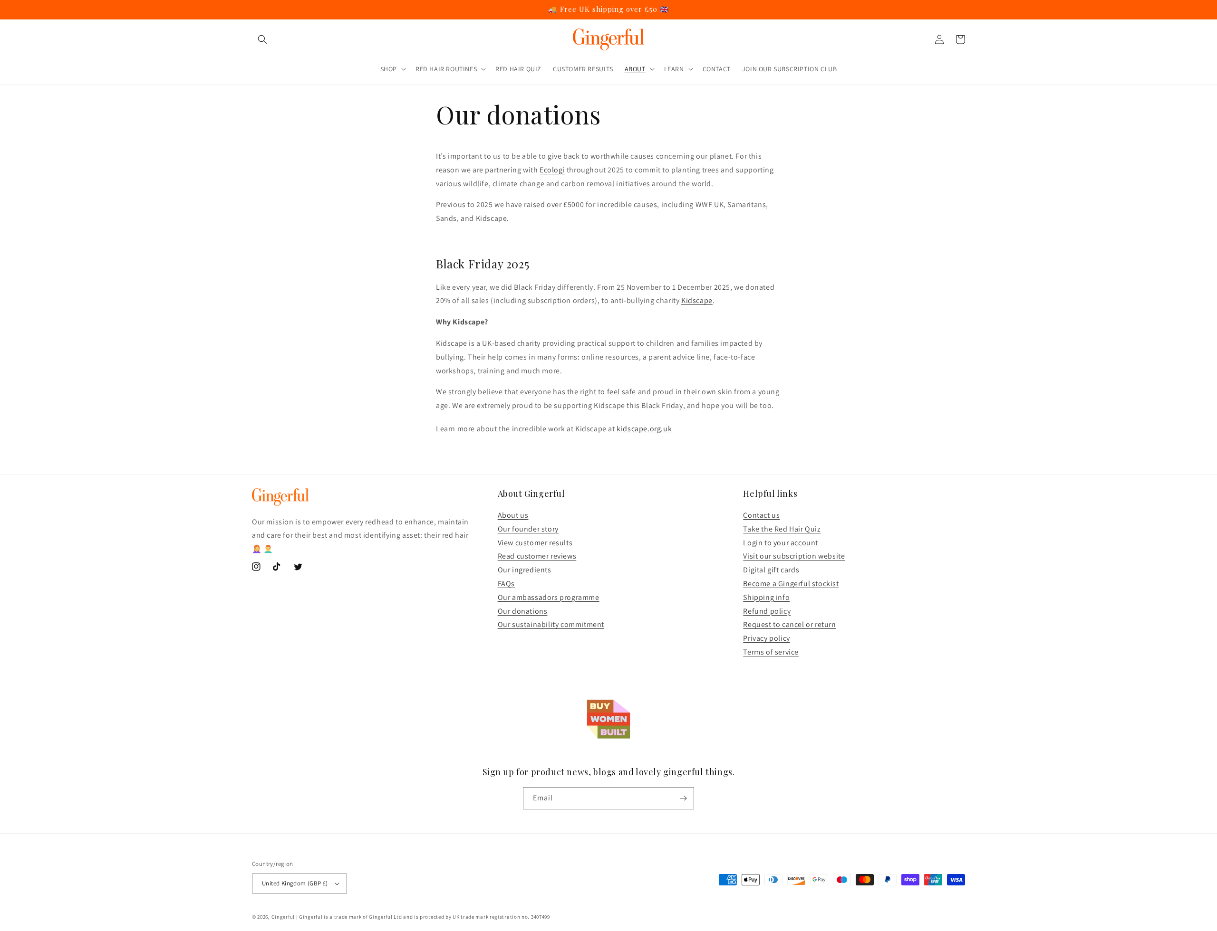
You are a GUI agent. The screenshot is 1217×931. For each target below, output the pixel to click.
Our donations (523, 611)
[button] (262, 39)
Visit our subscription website (794, 556)
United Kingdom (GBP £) (295, 883)
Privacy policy (766, 638)
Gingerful (283, 916)
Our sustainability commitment (551, 624)
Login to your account (780, 543)
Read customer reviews (537, 556)
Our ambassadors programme (548, 597)
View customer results (535, 543)
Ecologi (552, 170)
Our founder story (528, 529)
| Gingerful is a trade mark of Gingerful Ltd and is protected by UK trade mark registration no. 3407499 (423, 916)
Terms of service (771, 652)
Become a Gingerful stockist (791, 584)
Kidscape (697, 300)
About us (513, 515)
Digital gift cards (771, 570)
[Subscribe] (683, 798)
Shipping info (766, 597)
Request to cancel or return (789, 624)
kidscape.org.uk (644, 429)
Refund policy (767, 611)
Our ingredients (524, 570)
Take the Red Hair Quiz (782, 529)
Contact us (761, 515)
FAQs (506, 584)
